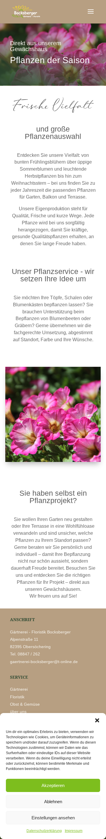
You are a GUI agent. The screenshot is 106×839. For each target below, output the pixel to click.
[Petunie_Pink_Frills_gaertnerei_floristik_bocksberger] (53, 460)
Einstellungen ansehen (53, 817)
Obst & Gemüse (25, 704)
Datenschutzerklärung (44, 831)
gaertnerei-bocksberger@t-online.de (44, 661)
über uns (18, 711)
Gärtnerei (19, 689)
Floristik (18, 697)
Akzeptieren (53, 785)
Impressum (73, 831)
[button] (97, 720)
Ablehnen (53, 801)
